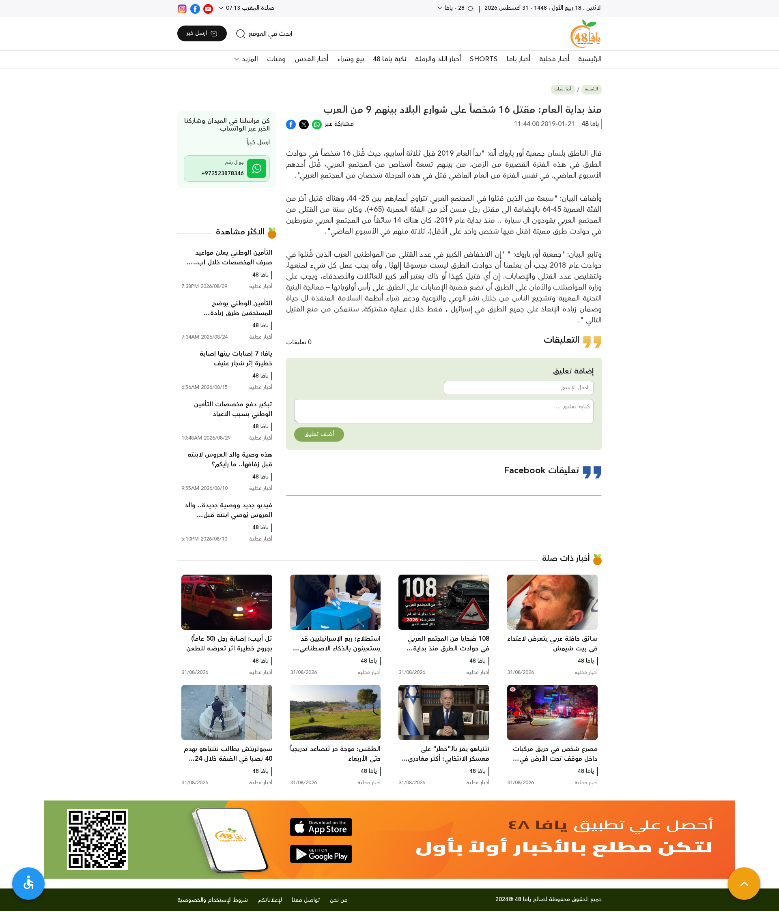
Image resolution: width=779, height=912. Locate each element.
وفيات (276, 59)
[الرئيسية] (585, 33)
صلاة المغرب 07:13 (249, 8)
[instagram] (182, 8)
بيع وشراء (350, 59)
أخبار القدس (311, 59)
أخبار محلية (554, 59)
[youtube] (208, 8)
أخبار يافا (518, 59)
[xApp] (304, 123)
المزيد (249, 59)
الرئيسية (590, 59)
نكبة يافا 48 (389, 59)
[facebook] (195, 8)
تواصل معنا (306, 900)
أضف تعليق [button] (319, 434)
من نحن (339, 900)
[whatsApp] (317, 123)
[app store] (321, 827)
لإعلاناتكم (270, 900)
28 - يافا (454, 8)
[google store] (321, 854)
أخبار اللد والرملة (438, 59)
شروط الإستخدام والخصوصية (212, 900)
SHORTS (484, 59)
